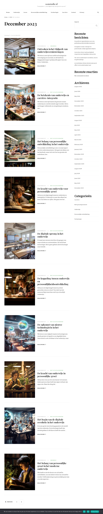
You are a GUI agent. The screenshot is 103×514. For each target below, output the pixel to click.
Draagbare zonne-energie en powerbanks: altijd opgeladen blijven (85, 47)
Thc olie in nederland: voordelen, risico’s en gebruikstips (86, 58)
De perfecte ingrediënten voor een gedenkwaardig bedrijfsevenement (84, 42)
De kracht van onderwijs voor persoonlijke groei (52, 190)
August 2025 (78, 120)
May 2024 (77, 183)
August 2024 (78, 168)
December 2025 (79, 101)
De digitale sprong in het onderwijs (50, 235)
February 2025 (78, 144)
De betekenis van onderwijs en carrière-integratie (53, 96)
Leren (25, 12)
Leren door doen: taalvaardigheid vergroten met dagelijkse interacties (85, 53)
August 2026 (78, 86)
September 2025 (79, 115)
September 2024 (79, 164)
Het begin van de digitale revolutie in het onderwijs (50, 421)
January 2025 (78, 149)
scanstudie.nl (51, 4)
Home (8, 12)
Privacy (82, 12)
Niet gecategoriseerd (56, 92)
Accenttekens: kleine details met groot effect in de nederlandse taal (85, 64)
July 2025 (77, 125)
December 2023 (79, 188)
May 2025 (77, 130)
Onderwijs (17, 12)
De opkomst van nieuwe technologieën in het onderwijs (49, 327)
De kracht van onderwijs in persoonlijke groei (51, 375)
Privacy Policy (94, 511)
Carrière (65, 12)
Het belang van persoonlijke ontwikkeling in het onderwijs (53, 143)
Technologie (54, 12)
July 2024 (77, 173)
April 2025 (77, 135)
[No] (101, 511)
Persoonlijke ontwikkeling (39, 12)
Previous (9, 502)
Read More (41, 66)
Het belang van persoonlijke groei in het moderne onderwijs (51, 466)
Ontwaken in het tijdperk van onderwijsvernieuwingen (52, 50)
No (88, 511)
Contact (73, 12)
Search (76, 22)
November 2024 (79, 154)
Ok (84, 511)
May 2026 (77, 96)
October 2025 (78, 110)
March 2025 (77, 139)
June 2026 (77, 91)
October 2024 (78, 159)
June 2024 (77, 178)
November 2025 (79, 106)
